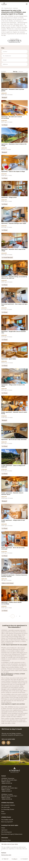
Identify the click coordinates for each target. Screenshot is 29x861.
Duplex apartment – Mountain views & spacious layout (12, 493)
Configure (14, 859)
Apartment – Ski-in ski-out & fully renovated (13, 439)
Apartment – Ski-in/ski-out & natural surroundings (11, 117)
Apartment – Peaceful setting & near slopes (13, 223)
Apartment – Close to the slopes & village (13, 171)
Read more (3, 852)
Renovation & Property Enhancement (11, 834)
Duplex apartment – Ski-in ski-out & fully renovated (13, 548)
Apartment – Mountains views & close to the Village (14, 144)
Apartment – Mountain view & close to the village (13, 250)
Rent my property (6, 821)
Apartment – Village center (9, 197)
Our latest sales (5, 807)
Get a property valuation (8, 805)
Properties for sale (8, 8)
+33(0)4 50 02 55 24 (21, 1)
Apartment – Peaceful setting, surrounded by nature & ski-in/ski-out (14, 277)
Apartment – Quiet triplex (8, 358)
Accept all (24, 858)
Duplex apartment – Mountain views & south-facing (14, 413)
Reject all (6, 858)
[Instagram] (3, 743)
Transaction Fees (6, 840)
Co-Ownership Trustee (7, 809)
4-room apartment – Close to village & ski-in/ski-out (13, 466)
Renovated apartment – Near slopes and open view (14, 304)
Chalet (3, 827)
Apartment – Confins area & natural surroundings (11, 603)
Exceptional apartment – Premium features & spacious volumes (14, 575)
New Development (6, 832)
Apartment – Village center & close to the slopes (13, 385)
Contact (3, 813)
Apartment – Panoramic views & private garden (12, 90)
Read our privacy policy (6, 854)
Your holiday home (6, 819)
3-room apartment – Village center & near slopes (13, 521)
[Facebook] (8, 743)
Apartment (4, 830)
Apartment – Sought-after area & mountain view (13, 332)
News (2, 811)
